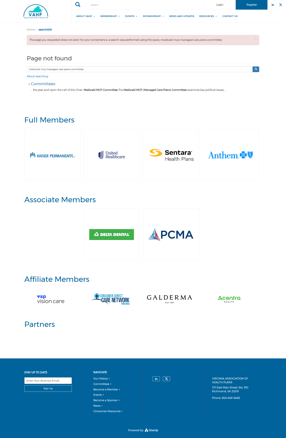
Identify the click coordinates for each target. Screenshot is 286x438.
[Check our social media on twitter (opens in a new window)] (166, 378)
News (96, 405)
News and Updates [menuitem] (181, 16)
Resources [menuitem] (206, 16)
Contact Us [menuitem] (230, 16)
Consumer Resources (106, 411)
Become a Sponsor (105, 400)
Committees (43, 83)
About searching (37, 76)
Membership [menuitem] (108, 16)
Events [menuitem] (130, 16)
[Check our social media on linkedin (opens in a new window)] (156, 379)
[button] (256, 39)
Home (31, 29)
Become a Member (105, 389)
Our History (100, 378)
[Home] (35, 11)
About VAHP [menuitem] (84, 16)
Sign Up (48, 388)
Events (97, 394)
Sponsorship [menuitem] (152, 16)
